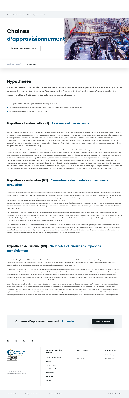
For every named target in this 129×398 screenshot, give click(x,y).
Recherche (49, 376)
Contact (48, 380)
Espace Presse (80, 358)
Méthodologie (50, 372)
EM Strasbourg (109, 355)
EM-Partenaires (109, 358)
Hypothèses (31, 64)
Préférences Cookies (55, 394)
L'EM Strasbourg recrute (83, 355)
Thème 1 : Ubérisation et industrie (53, 359)
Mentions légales (12, 394)
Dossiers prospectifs (14, 64)
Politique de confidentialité (33, 394)
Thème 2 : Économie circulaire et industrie (52, 367)
